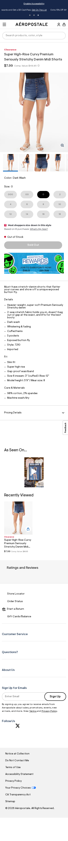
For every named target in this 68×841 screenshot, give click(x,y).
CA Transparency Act (18, 794)
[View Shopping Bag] (64, 24)
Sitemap (10, 801)
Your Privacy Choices (18, 788)
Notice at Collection (17, 754)
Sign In (26, 270)
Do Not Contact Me (17, 760)
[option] (34, 112)
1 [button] (30, 15)
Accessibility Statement (19, 774)
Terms (33, 711)
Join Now (44, 270)
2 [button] (34, 15)
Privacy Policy (49, 711)
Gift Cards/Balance (19, 616)
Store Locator (16, 594)
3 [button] (38, 15)
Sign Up (55, 696)
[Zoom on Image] (62, 145)
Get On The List (14, 10)
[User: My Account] (59, 25)
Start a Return (15, 609)
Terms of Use (13, 767)
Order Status (15, 601)
